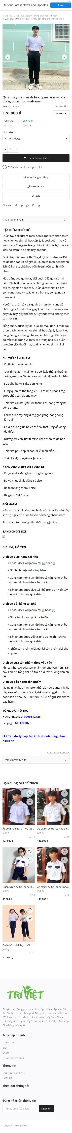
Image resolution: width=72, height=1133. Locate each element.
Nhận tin (46, 1108)
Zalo (37, 195)
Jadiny (15, 106)
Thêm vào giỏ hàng (38, 158)
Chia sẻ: (7, 205)
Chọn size (8, 132)
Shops (6, 1052)
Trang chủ (7, 15)
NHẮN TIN (22, 723)
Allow (62, 5)
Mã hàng (7, 125)
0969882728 (38, 186)
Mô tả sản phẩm (14, 219)
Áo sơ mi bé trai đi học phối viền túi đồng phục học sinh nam (53, 886)
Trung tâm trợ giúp (13, 1058)
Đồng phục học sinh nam (45, 15)
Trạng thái (8, 120)
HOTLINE (7, 1078)
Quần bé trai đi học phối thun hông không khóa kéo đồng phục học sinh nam (19, 945)
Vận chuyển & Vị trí (16, 759)
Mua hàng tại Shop (38, 177)
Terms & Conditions (14, 1073)
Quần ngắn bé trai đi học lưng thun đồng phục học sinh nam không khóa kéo (19, 886)
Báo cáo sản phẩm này (58, 752)
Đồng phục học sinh (23, 15)
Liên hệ (62, 113)
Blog (5, 1047)
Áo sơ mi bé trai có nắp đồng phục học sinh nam (53, 828)
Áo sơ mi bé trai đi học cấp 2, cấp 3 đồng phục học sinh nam (19, 828)
